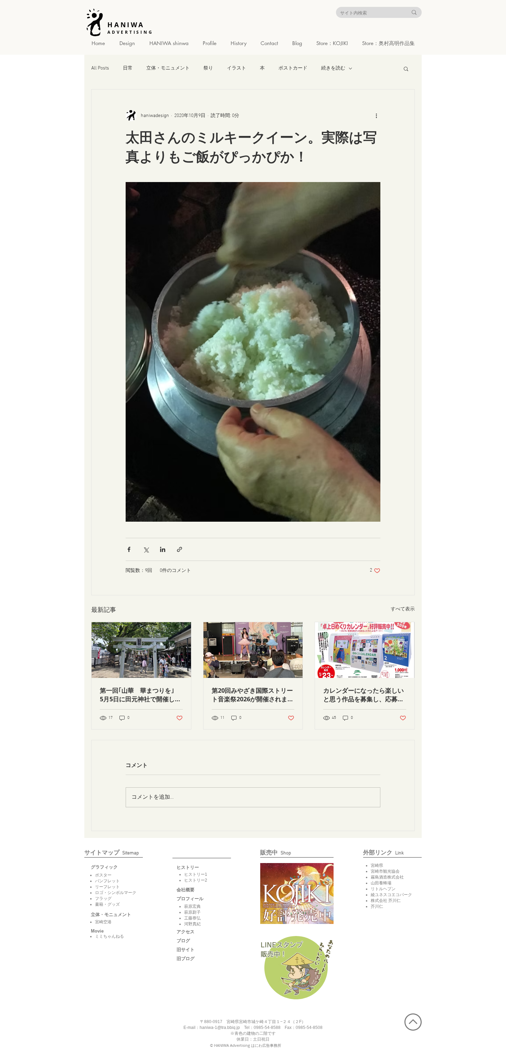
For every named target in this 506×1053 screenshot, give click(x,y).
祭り (208, 68)
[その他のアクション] (376, 115)
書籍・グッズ (107, 904)
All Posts (100, 68)
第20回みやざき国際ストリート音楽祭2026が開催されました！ (253, 694)
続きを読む (333, 68)
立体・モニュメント (168, 68)
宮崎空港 (103, 921)
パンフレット (107, 881)
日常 (128, 68)
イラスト (236, 68)
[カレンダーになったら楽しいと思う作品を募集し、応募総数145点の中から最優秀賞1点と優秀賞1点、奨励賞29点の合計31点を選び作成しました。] (364, 650)
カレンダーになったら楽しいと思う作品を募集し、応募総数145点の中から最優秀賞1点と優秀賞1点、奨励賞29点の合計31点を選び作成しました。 (364, 694)
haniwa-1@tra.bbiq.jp (220, 1027)
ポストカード (292, 68)
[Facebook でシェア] (129, 549)
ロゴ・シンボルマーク (115, 892)
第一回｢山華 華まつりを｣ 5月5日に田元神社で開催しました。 (141, 694)
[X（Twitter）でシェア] (146, 549)
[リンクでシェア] (179, 549)
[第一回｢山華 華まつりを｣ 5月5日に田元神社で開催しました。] (141, 650)
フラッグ (103, 898)
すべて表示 (403, 609)
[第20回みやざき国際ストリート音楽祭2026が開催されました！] (253, 650)
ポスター (103, 875)
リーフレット (107, 886)
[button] (406, 68)
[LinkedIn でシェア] (162, 549)
